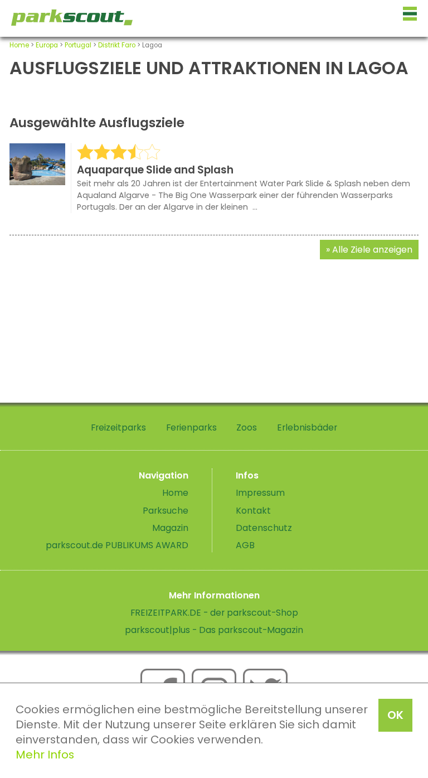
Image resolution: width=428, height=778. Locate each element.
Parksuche (165, 510)
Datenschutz (264, 527)
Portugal (78, 45)
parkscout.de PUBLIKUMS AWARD (117, 545)
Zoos (246, 427)
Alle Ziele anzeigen (372, 249)
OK (395, 715)
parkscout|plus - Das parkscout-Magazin (214, 630)
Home (19, 45)
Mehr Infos (45, 754)
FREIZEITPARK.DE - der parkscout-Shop (214, 612)
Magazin (170, 527)
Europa (47, 45)
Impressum (260, 492)
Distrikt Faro (116, 45)
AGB (245, 545)
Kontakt (253, 510)
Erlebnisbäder (307, 427)
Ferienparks (191, 427)
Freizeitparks (118, 427)
